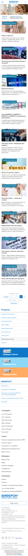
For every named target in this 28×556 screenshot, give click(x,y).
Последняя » (14, 303)
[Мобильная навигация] (25, 2)
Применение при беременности (11, 449)
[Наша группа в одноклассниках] (6, 538)
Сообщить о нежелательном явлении (12, 485)
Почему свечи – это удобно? (10, 446)
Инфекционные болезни (7, 339)
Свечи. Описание (6, 429)
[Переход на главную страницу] (13, 2)
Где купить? (4, 401)
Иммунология (5, 335)
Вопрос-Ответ (6, 459)
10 (10, 300)
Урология (3, 342)
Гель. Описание (6, 417)
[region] (14, 552)
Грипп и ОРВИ (5, 324)
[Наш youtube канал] (9, 538)
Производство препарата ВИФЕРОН (12, 491)
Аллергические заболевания (8, 317)
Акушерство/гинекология (8, 314)
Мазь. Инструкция (7, 420)
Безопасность (5, 386)
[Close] (26, 551)
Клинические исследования (8, 389)
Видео (3, 462)
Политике (19, 554)
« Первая (5, 296)
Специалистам (6, 468)
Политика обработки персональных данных (13, 528)
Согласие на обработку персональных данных (12, 531)
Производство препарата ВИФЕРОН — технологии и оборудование (11, 393)
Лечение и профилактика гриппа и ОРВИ (12, 398)
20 (14, 300)
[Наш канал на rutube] (13, 538)
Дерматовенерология (7, 328)
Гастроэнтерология (6, 321)
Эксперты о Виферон (7, 465)
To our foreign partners (8, 488)
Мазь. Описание (6, 423)
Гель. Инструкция (7, 414)
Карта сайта (18, 538)
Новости (4, 479)
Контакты (4, 482)
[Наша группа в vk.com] (3, 538)
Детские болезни (5, 332)
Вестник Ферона (6, 471)
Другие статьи (6, 452)
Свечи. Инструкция (7, 426)
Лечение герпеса (7, 443)
